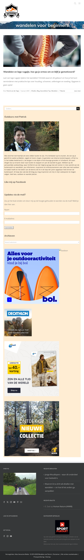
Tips (49, 91)
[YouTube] (14, 502)
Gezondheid (44, 91)
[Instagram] (11, 502)
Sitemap (48, 557)
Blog (38, 91)
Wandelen (54, 91)
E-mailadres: (9, 218)
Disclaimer (56, 554)
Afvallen (33, 91)
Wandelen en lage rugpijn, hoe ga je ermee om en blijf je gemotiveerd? (39, 71)
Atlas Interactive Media (22, 554)
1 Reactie (62, 91)
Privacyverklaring (39, 557)
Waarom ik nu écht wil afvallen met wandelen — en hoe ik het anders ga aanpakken (60, 487)
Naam (6, 209)
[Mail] (21, 502)
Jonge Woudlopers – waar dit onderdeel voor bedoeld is (61, 476)
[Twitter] (7, 502)
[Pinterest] (18, 502)
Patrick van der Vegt (13, 91)
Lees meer (77, 91)
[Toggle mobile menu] (79, 3)
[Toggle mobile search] (75, 3)
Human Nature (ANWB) (62, 506)
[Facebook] (4, 502)
